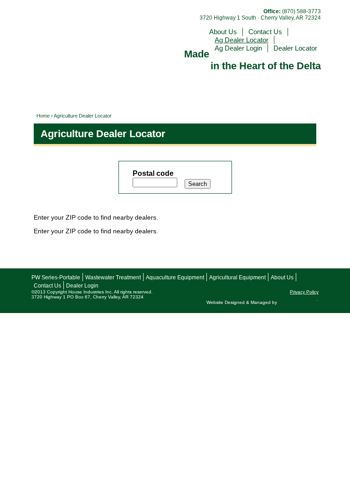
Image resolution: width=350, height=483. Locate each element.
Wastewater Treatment (113, 277)
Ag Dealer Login (238, 48)
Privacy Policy (304, 291)
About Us (223, 32)
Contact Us (265, 32)
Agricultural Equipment (237, 277)
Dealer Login (82, 286)
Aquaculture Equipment (175, 277)
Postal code (153, 173)
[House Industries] (92, 29)
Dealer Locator (295, 48)
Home (43, 115)
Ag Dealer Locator (241, 40)
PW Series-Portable (55, 277)
